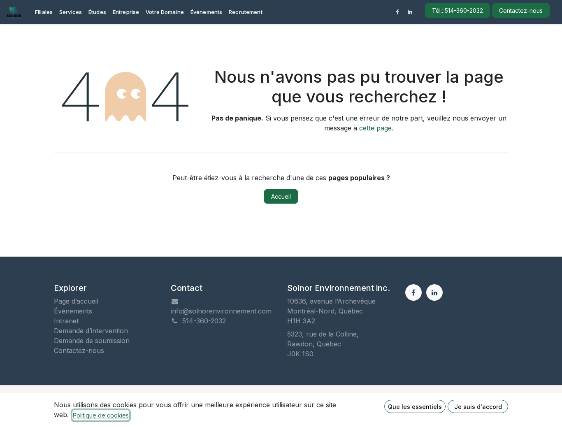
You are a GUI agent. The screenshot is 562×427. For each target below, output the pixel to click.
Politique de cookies (101, 415)
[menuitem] (44, 12)
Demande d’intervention (91, 331)
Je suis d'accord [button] (478, 406)
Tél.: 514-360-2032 (457, 10)
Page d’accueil (76, 301)
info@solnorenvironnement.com (221, 311)
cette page (375, 128)
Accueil (281, 196)
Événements (73, 311)
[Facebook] (397, 12)
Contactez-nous (521, 10)
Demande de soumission (92, 340)
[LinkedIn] (410, 12)
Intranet (66, 321)
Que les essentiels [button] (415, 406)
